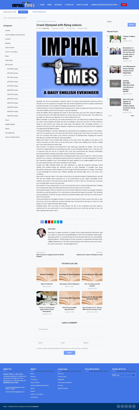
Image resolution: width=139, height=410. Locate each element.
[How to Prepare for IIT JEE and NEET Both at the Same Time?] (92, 298)
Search (109, 21)
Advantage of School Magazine (69, 284)
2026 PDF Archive (12, 116)
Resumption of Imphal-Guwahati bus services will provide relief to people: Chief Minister (129, 53)
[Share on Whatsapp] (55, 221)
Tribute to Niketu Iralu (39, 12)
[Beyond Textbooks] (46, 274)
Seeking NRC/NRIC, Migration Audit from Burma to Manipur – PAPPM (128, 86)
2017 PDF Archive (12, 77)
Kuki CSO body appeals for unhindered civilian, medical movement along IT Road (129, 104)
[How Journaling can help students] (92, 274)
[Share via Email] (61, 221)
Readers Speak (10, 124)
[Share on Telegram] (58, 221)
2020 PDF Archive (12, 90)
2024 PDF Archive (12, 107)
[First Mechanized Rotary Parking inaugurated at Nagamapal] (115, 69)
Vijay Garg (46, 28)
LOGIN (124, 4)
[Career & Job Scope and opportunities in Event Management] (46, 298)
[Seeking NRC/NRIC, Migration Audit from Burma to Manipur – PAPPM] (115, 83)
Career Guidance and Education (104, 4)
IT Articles (69, 4)
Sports (7, 128)
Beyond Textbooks (47, 284)
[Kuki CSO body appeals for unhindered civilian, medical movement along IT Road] (115, 102)
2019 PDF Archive (12, 86)
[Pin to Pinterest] (49, 221)
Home (42, 4)
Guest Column (82, 4)
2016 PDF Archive (12, 73)
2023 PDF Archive (12, 103)
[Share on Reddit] (52, 221)
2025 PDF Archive (12, 111)
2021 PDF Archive (12, 94)
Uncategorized (9, 133)
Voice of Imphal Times (12, 137)
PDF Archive (9, 64)
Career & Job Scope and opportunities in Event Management (46, 309)
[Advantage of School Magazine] (69, 274)
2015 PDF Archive (12, 69)
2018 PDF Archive (12, 82)
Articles (7, 30)
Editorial (58, 4)
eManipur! (36, 406)
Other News (9, 60)
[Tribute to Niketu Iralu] (115, 39)
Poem (7, 120)
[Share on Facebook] (46, 221)
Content (7, 39)
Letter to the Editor (11, 52)
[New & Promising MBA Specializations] (69, 298)
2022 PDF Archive (12, 99)
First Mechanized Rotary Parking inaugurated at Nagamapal (129, 70)
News (49, 4)
